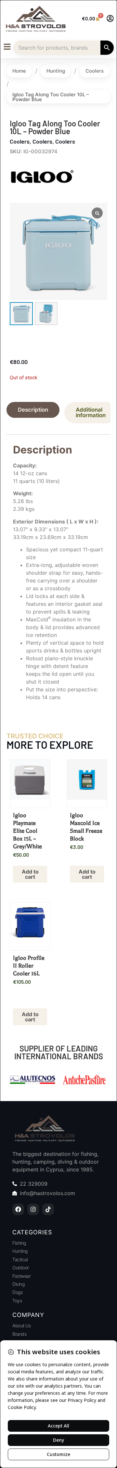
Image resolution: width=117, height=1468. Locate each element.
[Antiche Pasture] (32, 1081)
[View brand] (42, 192)
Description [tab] (33, 409)
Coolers (94, 71)
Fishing (19, 1243)
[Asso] (84, 1081)
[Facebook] (18, 1209)
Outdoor (20, 1267)
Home (19, 71)
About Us (21, 1325)
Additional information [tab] (91, 412)
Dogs (17, 1292)
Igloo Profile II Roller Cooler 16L (29, 966)
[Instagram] (33, 1209)
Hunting (55, 71)
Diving (18, 1284)
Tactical (20, 1259)
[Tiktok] (48, 1209)
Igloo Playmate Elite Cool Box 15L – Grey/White (27, 831)
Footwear (21, 1276)
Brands (19, 1334)
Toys (17, 1300)
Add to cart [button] (30, 874)
